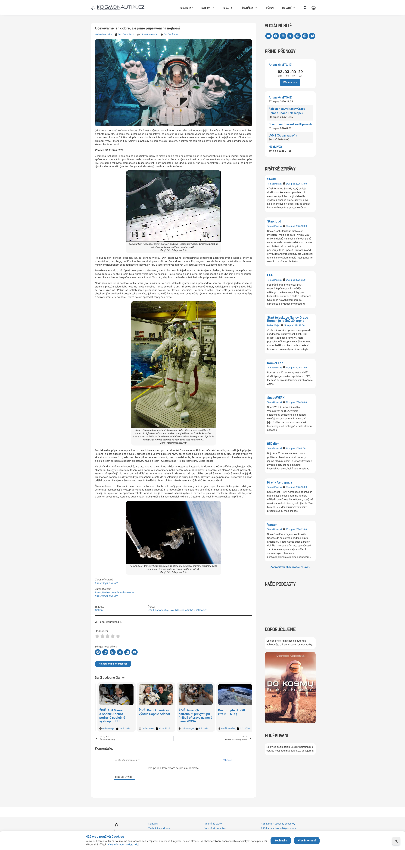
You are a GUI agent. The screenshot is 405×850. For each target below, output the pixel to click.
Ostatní (99, 609)
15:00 (304, 487)
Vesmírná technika (215, 828)
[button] (305, 8)
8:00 (303, 280)
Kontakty (153, 823)
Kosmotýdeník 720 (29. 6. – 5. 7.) (229, 712)
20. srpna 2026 (293, 487)
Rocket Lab (275, 363)
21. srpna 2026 (291, 325)
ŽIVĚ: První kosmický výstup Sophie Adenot (152, 712)
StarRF (272, 179)
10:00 (304, 226)
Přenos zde (290, 82)
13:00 (304, 183)
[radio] (97, 636)
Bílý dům (273, 444)
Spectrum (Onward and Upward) (290, 124)
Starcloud (274, 221)
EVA (171, 609)
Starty (228, 7)
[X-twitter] (290, 36)
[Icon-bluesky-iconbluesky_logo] (312, 36)
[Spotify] (305, 36)
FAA (270, 275)
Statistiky (187, 7)
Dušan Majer (273, 325)
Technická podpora (159, 828)
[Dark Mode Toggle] (396, 841)
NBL (177, 609)
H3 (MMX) (275, 146)
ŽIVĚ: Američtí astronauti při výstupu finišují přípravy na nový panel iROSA (193, 715)
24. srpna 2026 (293, 183)
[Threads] (297, 36)
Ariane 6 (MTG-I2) (280, 64)
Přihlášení (227, 760)
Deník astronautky (158, 609)
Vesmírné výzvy (213, 823)
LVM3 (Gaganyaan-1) (283, 135)
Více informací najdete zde (123, 844)
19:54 (302, 325)
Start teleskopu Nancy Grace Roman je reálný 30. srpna (287, 319)
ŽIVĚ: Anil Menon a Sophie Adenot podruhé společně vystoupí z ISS (110, 715)
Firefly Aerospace (279, 482)
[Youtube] (268, 36)
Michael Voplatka (103, 34)
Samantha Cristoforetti (194, 609)
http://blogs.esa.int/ (106, 583)
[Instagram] (283, 36)
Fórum (270, 7)
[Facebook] (276, 36)
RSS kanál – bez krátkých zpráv (278, 828)
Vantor (272, 525)
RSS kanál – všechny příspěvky (278, 823)
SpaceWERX (275, 398)
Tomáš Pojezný (274, 183)
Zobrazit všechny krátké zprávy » (290, 567)
